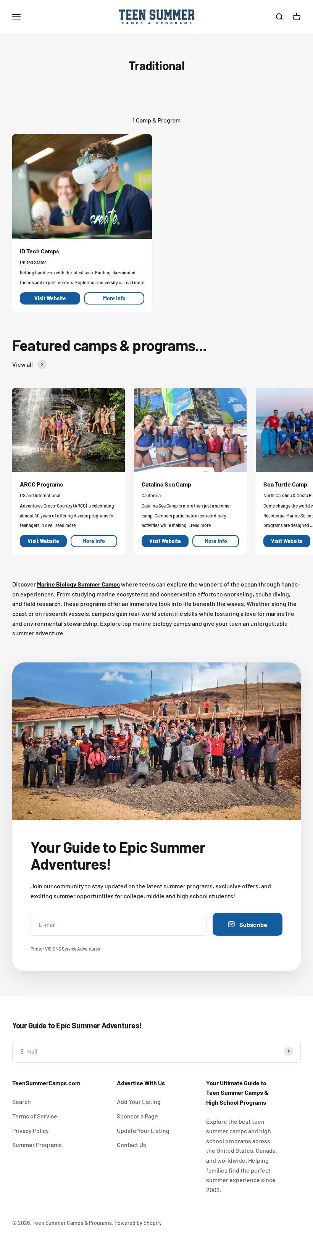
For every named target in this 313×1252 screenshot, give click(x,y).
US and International (40, 495)
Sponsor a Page (137, 1116)
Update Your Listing (143, 1130)
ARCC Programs (41, 484)
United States (33, 262)
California (151, 495)
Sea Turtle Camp (285, 484)
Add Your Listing (139, 1101)
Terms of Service (34, 1116)
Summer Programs (37, 1144)
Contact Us (131, 1144)
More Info (114, 298)
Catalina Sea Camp (166, 484)
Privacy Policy (30, 1130)
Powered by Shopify (138, 1223)
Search (21, 1101)
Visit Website (50, 298)
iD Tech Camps (39, 251)
